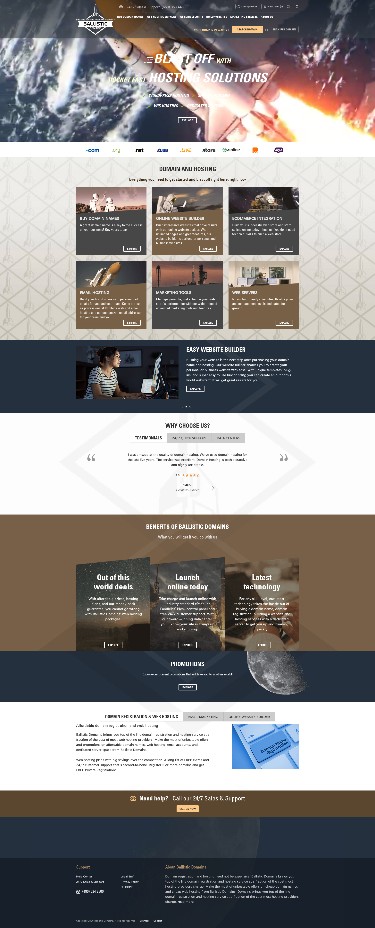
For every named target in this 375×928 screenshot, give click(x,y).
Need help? (191, 798)
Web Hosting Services (161, 17)
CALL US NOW (187, 808)
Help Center (84, 876)
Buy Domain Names (130, 17)
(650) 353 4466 (174, 7)
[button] (182, 406)
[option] (92, 151)
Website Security (191, 17)
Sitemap (144, 920)
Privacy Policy (129, 882)
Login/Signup (249, 6)
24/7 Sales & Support (90, 882)
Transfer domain (284, 29)
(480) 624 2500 (93, 891)
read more (186, 901)
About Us (267, 17)
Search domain (247, 29)
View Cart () (275, 6)
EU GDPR (127, 887)
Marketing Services (244, 17)
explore (132, 248)
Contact (158, 920)
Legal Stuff (127, 876)
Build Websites (216, 17)
